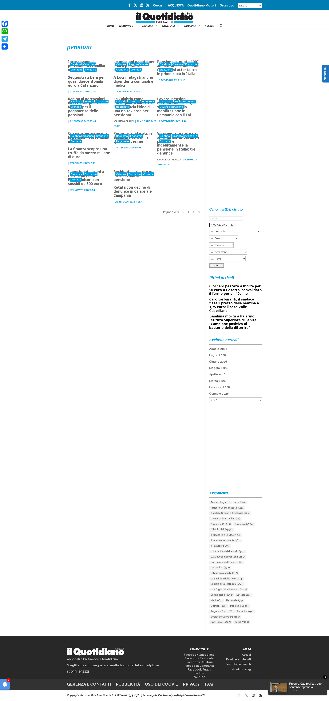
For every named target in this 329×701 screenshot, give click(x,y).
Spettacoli (221, 622)
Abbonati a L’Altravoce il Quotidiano (92, 659)
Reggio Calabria (138, 64)
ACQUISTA (176, 5)
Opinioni (218, 606)
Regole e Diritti (222, 611)
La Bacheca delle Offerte (227, 578)
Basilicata (168, 25)
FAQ (209, 684)
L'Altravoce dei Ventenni (228, 556)
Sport (242, 622)
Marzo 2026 (217, 381)
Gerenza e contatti (89, 684)
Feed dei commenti (238, 664)
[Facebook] (4, 23)
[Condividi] (4, 46)
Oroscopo (227, 5)
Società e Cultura (185, 101)
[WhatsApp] (4, 31)
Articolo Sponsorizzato (227, 507)
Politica (239, 606)
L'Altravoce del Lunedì (226, 562)
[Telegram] (4, 39)
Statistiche (166, 69)
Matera (89, 101)
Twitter (199, 673)
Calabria (147, 25)
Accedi (246, 654)
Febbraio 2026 (219, 387)
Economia (191, 64)
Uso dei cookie (161, 684)
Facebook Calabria (199, 662)
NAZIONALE (126, 25)
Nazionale (234, 600)
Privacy (191, 684)
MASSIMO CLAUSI (123, 121)
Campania (190, 25)
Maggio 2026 (218, 368)
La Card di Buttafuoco (226, 584)
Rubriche (245, 611)
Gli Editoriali (221, 529)
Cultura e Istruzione (171, 106)
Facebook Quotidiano (199, 654)
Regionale (122, 106)
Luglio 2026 (217, 355)
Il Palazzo (220, 546)
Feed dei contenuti (238, 659)
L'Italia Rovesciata (224, 573)
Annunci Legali (221, 502)
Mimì (216, 600)
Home (110, 25)
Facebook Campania (199, 665)
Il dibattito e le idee (225, 535)
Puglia (209, 25)
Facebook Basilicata (199, 658)
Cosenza (177, 64)
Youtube (199, 677)
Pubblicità (128, 684)
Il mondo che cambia (225, 540)
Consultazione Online (225, 518)
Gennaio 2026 (219, 393)
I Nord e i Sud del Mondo (227, 551)
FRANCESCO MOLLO (169, 159)
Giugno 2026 (218, 361)
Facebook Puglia (199, 669)
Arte (240, 502)
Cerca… (158, 5)
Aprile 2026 (217, 374)
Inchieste (90, 69)
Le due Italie (222, 595)
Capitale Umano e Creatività (230, 513)
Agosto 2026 (218, 349)
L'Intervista (220, 567)
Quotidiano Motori (201, 5)
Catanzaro (89, 64)
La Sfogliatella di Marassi (229, 589)
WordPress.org (241, 669)
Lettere (243, 595)
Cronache (77, 69)
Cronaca (136, 69)
